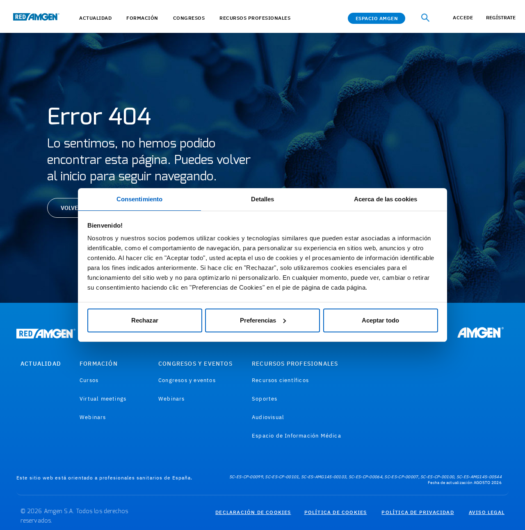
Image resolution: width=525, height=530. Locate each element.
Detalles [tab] (262, 199)
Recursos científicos (280, 380)
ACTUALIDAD (95, 18)
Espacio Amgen (377, 18)
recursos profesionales (254, 18)
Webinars (93, 417)
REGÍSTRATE (501, 17)
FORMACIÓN (99, 363)
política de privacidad (417, 512)
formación (142, 18)
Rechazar (144, 320)
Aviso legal (486, 512)
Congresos (189, 18)
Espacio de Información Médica (296, 435)
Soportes (265, 398)
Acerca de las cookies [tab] (385, 199)
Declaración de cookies (253, 512)
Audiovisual (268, 417)
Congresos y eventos (187, 380)
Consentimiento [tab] (139, 199)
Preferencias (258, 320)
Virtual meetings (103, 398)
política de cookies (335, 512)
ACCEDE (463, 17)
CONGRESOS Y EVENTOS (195, 363)
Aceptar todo (380, 320)
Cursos (89, 380)
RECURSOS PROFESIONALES (295, 363)
